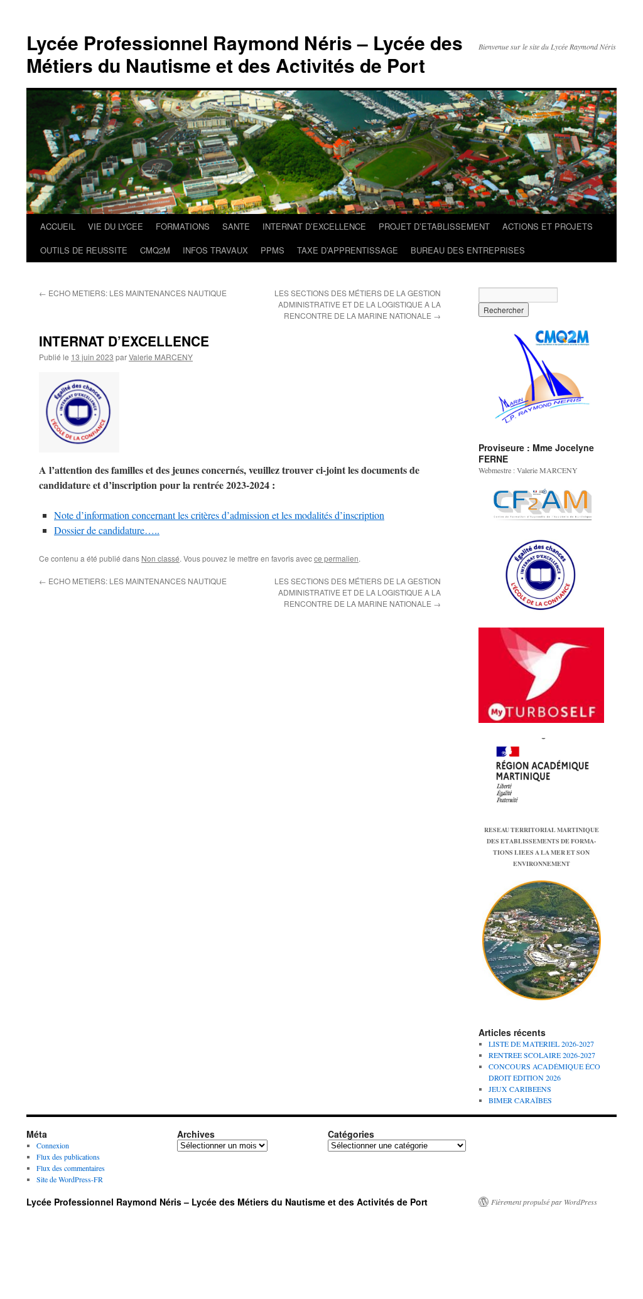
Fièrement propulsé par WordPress (544, 1202)
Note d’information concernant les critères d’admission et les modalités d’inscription (219, 514)
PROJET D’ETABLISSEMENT (434, 226)
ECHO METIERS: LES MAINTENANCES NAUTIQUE (133, 292)
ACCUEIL (57, 226)
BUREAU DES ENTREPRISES (468, 250)
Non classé (160, 558)
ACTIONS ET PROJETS (547, 226)
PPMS (272, 250)
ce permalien (336, 558)
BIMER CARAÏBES (520, 1100)
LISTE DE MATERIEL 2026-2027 (541, 1044)
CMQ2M (155, 250)
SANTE (236, 226)
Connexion (52, 1145)
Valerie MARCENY (161, 356)
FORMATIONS (183, 226)
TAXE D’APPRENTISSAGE (347, 250)
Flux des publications (68, 1157)
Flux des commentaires (70, 1168)
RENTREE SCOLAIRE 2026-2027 (542, 1055)
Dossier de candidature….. (106, 530)
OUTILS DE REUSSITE (83, 250)
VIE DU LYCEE (115, 226)
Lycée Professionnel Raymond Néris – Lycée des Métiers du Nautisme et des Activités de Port (244, 53)
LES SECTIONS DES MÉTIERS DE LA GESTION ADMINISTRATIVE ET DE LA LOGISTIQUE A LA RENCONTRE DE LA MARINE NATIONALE (357, 304)
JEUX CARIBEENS (520, 1089)
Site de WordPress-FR (69, 1179)
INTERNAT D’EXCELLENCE (314, 226)
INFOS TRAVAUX (215, 250)
